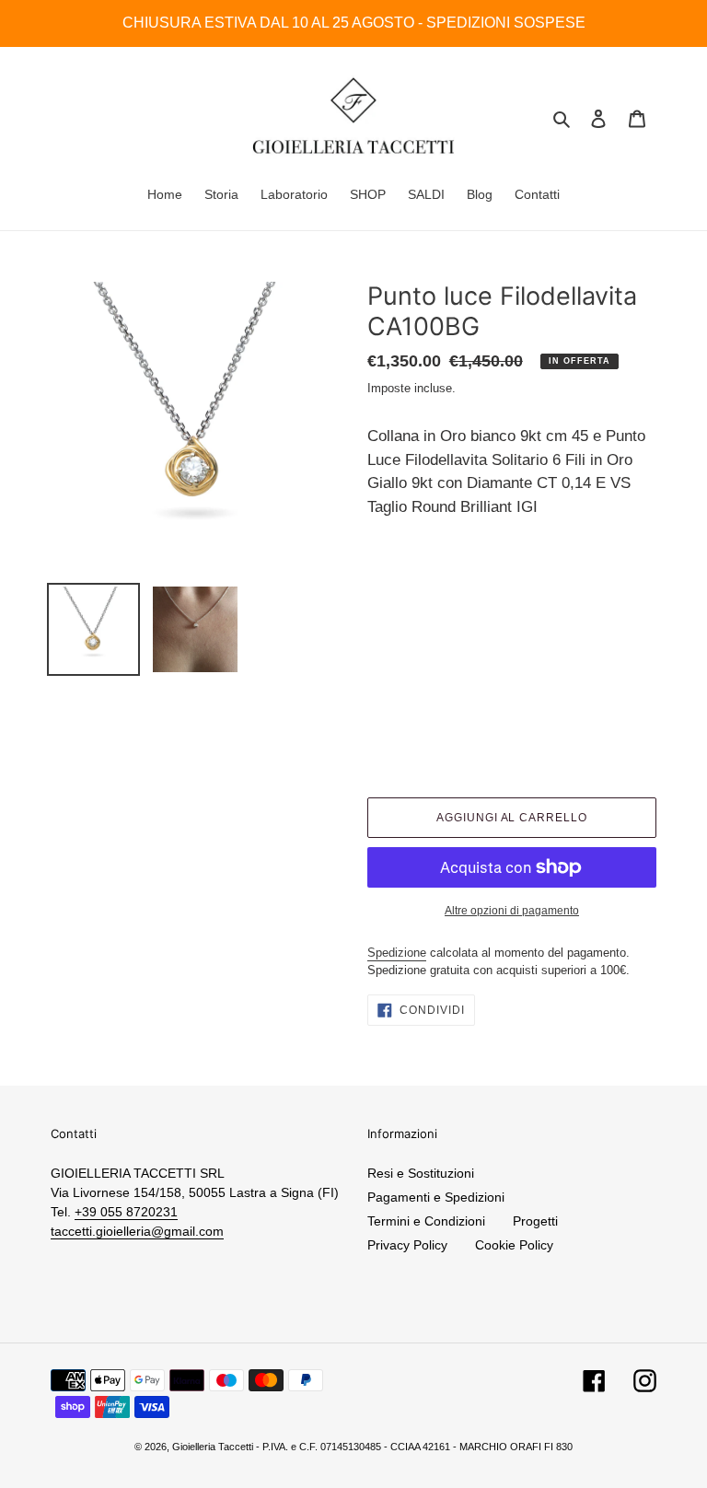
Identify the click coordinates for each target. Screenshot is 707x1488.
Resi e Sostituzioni (420, 1173)
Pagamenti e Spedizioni (435, 1197)
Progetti (535, 1221)
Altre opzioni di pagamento (512, 910)
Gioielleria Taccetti (212, 1446)
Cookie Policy (514, 1245)
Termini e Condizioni (426, 1221)
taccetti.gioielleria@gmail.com (137, 1231)
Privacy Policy (407, 1245)
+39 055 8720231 (126, 1211)
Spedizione (396, 952)
